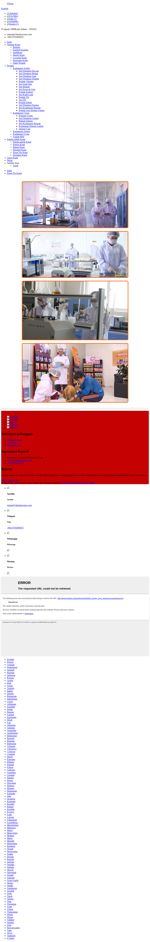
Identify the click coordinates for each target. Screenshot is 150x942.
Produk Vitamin (26, 81)
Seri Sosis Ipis (25, 84)
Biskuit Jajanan (26, 121)
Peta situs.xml (13, 445)
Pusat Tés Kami (20, 152)
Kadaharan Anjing (21, 68)
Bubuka (16, 47)
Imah (9, 42)
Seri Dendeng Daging (29, 105)
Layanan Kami (20, 58)
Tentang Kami (13, 44)
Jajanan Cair (24, 129)
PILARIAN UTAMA (85, 483)
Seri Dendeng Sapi (27, 76)
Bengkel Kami (19, 150)
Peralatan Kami (20, 155)
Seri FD (22, 100)
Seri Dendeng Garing (29, 118)
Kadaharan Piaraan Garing (31, 126)
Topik (15, 165)
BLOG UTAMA (67, 483)
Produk (10, 65)
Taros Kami (12, 158)
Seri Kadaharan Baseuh (30, 108)
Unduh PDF (18, 136)
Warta (9, 160)
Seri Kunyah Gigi (27, 89)
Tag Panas (12, 442)
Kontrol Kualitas (20, 50)
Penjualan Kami (20, 60)
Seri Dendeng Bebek (28, 73)
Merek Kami (19, 55)
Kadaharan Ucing (21, 113)
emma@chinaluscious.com (19, 460)
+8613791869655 (15, 463)
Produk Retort (25, 102)
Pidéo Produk (19, 63)
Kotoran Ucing (26, 115)
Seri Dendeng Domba (29, 79)
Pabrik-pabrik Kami (16, 139)
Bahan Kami (19, 147)
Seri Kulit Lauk (26, 94)
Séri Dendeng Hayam (29, 71)
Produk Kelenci (26, 92)
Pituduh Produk (14, 440)
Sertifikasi (17, 52)
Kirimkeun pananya (10, 480)
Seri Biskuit (24, 86)
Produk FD (24, 97)
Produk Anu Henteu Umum (31, 110)
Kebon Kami (19, 144)
